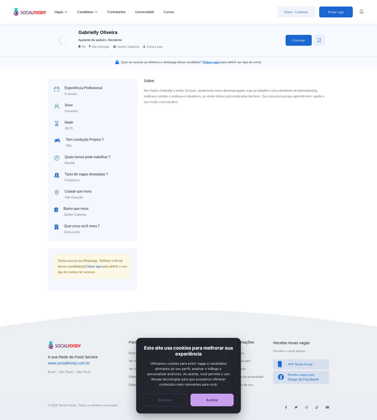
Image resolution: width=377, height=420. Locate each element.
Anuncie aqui (241, 360)
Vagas (59, 12)
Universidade (144, 12)
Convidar (298, 40)
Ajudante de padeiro (92, 40)
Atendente (115, 40)
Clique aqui (94, 266)
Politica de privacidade (248, 376)
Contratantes (116, 12)
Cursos (169, 12)
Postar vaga (336, 12)
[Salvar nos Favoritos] (319, 40)
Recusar (165, 400)
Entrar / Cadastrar (296, 12)
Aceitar (212, 400)
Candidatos (85, 12)
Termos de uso (243, 384)
